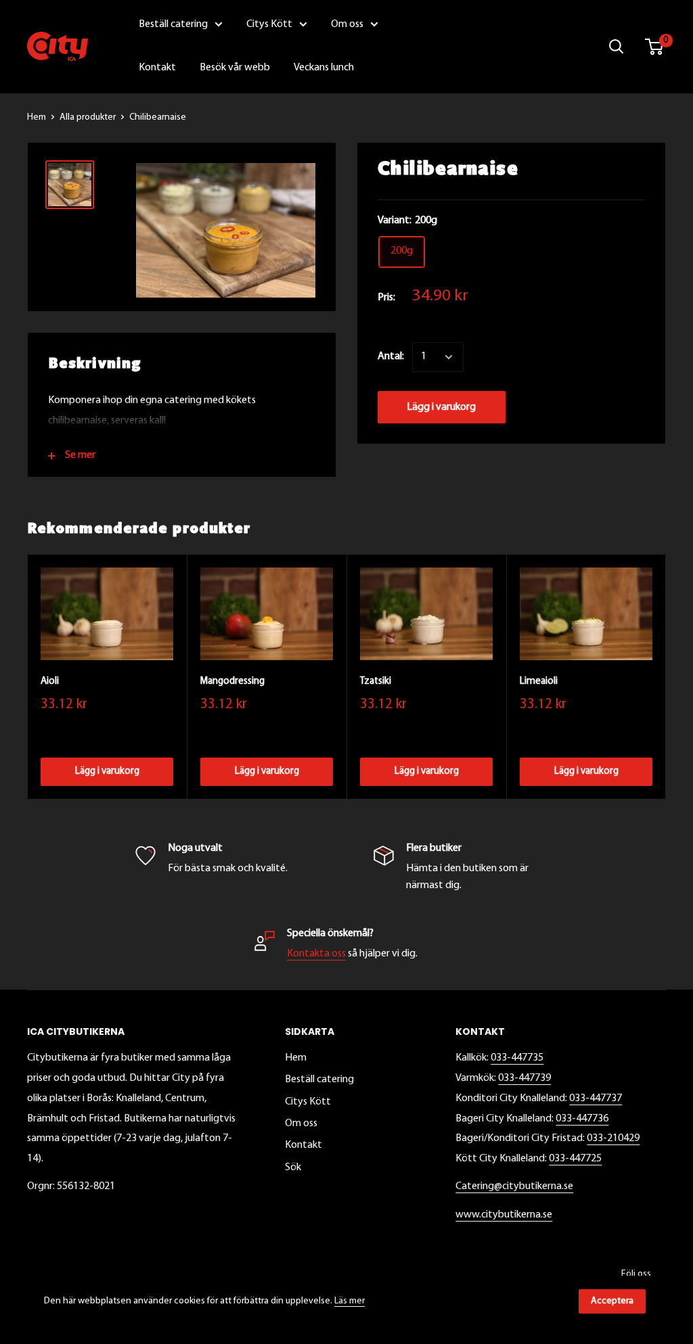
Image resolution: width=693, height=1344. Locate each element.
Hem (36, 117)
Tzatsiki (375, 681)
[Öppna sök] (616, 46)
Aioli (50, 681)
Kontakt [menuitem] (157, 67)
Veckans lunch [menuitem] (324, 67)
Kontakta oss (316, 953)
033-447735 (517, 1057)
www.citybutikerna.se (503, 1214)
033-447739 (524, 1078)
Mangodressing (232, 681)
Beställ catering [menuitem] (173, 24)
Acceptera (612, 1301)
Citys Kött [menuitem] (269, 24)
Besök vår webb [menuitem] (235, 67)
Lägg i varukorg (441, 407)
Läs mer (349, 1301)
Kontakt (303, 1145)
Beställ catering (319, 1079)
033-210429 (613, 1138)
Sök (293, 1167)
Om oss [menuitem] (347, 24)
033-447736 (582, 1118)
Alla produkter (88, 117)
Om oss (301, 1123)
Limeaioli (539, 681)
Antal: (391, 356)
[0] (654, 47)
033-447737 (595, 1098)
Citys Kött (308, 1101)
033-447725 (575, 1158)
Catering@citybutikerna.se (514, 1186)
